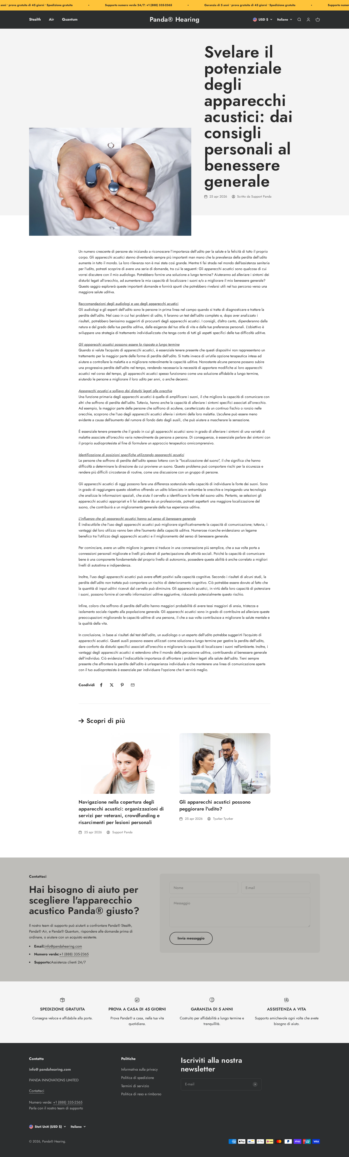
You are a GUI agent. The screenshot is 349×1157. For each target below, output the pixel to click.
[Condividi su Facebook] (101, 685)
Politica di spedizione (137, 1077)
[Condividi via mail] (133, 685)
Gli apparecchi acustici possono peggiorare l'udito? (215, 805)
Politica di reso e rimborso (141, 1094)
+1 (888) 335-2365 (74, 954)
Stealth (35, 19)
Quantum (70, 19)
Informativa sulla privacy (139, 1069)
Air (51, 19)
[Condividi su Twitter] (112, 685)
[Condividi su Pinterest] (122, 685)
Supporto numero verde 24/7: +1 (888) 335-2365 (123, 5)
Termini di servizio (135, 1086)
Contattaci (36, 1090)
